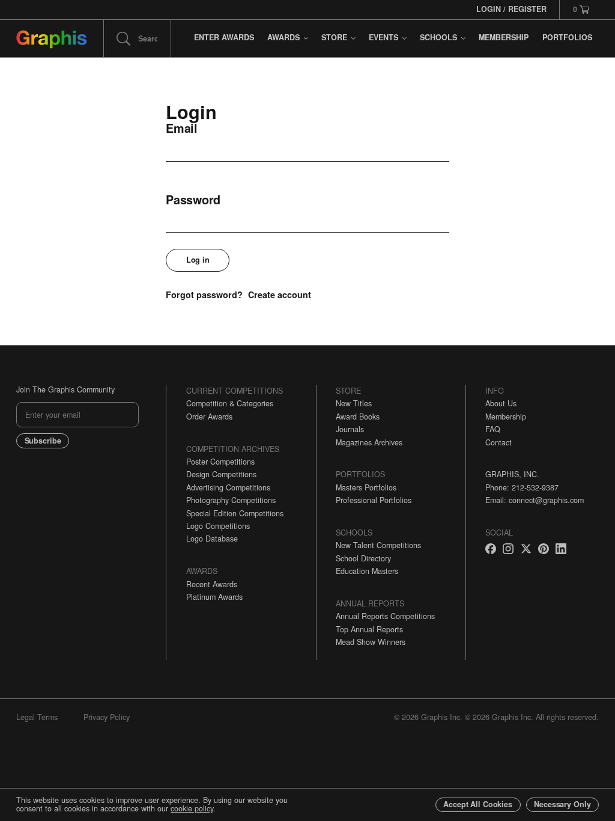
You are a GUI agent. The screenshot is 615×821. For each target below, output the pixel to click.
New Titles (354, 403)
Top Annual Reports (369, 629)
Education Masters (367, 571)
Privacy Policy (106, 717)
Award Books (358, 416)
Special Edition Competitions (234, 513)
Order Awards (209, 416)
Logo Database (212, 538)
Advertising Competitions (228, 487)
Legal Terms (37, 717)
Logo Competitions (218, 525)
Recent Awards (211, 584)
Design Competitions (221, 474)
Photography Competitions (231, 500)
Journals (350, 429)
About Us (501, 403)
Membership (505, 416)
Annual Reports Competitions (385, 616)
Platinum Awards (214, 596)
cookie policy (192, 808)
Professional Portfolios (373, 500)
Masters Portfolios (366, 487)
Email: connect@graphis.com (534, 500)
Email (182, 129)
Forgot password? (204, 294)
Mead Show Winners (370, 641)
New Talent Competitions (378, 545)
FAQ (492, 429)
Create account (279, 294)
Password (193, 200)
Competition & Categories (229, 403)
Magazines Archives (369, 442)
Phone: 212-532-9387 (522, 487)
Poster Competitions (220, 461)
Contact (498, 442)
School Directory (363, 558)
